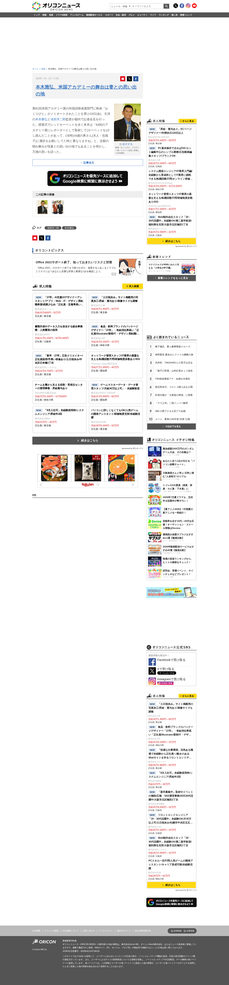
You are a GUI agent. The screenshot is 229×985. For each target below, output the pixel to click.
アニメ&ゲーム (77, 15)
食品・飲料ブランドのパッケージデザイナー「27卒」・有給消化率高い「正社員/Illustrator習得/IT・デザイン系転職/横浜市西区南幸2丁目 (171, 731)
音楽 (51, 15)
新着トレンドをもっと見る (173, 277)
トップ (37, 15)
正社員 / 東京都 (59, 306)
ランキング (164, 15)
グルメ (132, 15)
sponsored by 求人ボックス (132, 448)
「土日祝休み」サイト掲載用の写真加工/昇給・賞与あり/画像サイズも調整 (171, 707)
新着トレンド (186, 15)
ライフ (153, 15)
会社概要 (36, 931)
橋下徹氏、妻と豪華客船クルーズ (172, 346)
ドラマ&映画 (61, 15)
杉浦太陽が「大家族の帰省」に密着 (174, 395)
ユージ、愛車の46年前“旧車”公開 (172, 419)
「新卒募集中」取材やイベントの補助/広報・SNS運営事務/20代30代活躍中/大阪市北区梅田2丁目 (171, 795)
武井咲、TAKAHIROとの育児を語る (174, 362)
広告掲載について (71, 931)
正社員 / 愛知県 (115, 363)
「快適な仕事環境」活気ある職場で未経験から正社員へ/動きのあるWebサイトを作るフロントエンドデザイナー (171, 754)
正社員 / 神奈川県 (115, 336)
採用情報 (178, 931)
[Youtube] (194, 5)
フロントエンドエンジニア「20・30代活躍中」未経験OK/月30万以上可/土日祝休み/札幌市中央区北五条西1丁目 (171, 819)
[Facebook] (182, 5)
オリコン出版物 (51, 931)
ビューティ (142, 15)
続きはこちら (89, 440)
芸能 (44, 15)
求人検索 (134, 286)
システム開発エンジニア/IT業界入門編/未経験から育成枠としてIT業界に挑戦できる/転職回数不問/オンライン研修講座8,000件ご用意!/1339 (171, 175)
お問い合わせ (89, 931)
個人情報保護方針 (143, 931)
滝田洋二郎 (58, 119)
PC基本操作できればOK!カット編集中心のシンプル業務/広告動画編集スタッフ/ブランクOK (170, 152)
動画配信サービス (94, 15)
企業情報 (190, 931)
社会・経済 (121, 15)
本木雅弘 (41, 119)
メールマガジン (106, 931)
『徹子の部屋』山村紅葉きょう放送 (174, 370)
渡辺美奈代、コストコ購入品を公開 (174, 387)
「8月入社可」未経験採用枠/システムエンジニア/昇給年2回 (171, 774)
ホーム (35, 69)
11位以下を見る (173, 426)
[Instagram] (188, 5)
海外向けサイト (124, 931)
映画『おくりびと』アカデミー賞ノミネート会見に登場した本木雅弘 (127, 148)
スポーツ (109, 15)
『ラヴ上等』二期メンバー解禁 (171, 403)
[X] (175, 5)
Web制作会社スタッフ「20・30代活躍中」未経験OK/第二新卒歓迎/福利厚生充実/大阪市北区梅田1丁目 (170, 221)
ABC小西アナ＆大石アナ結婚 (170, 411)
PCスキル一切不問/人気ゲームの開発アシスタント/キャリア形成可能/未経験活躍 (171, 864)
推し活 (174, 15)
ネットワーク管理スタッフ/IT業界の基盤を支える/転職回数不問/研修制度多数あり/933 (171, 198)
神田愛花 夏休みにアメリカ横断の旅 (174, 354)
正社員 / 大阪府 (59, 334)
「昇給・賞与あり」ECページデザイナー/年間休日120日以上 (170, 131)
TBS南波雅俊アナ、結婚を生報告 (172, 378)
